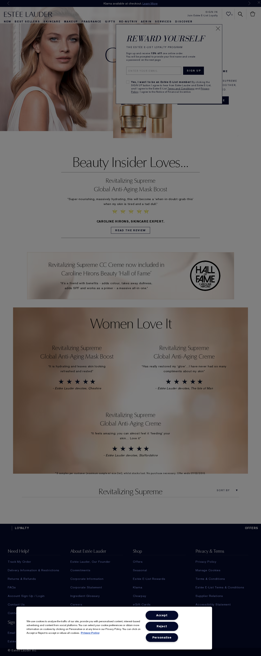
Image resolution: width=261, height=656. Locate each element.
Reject (162, 626)
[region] (114, 628)
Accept (161, 615)
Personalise (161, 637)
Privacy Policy (90, 633)
